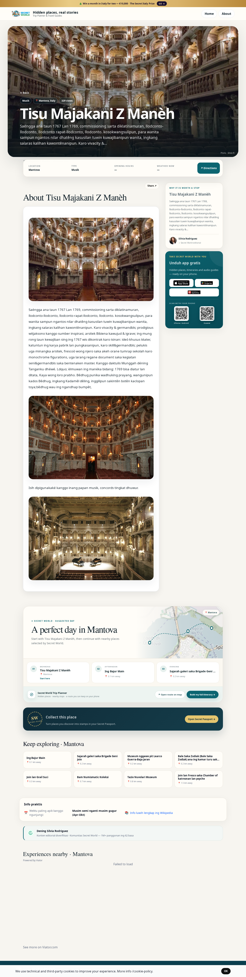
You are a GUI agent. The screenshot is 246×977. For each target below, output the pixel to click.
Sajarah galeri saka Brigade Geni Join (194, 671)
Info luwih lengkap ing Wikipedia (151, 813)
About (226, 14)
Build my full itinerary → (202, 694)
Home (209, 14)
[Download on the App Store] (181, 283)
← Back (24, 92)
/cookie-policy (142, 971)
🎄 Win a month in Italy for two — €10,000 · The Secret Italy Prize (122, 3)
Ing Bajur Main (114, 671)
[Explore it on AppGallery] (194, 292)
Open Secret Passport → (201, 719)
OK (226, 971)
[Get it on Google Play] (207, 283)
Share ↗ (151, 185)
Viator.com (50, 947)
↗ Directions (209, 168)
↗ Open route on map (170, 694)
